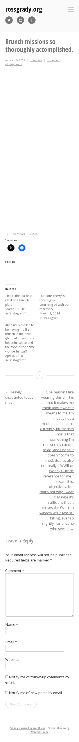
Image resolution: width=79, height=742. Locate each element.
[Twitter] (9, 20)
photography (13, 64)
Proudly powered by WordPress (27, 728)
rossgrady (36, 60)
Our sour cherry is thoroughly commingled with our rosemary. (55, 302)
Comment (14, 570)
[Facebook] (32, 20)
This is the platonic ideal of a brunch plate (18, 300)
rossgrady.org (23, 9)
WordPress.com (39, 732)
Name (11, 624)
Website (12, 659)
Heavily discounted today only (19, 397)
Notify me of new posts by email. (36, 692)
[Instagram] (20, 20)
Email (11, 642)
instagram (53, 60)
